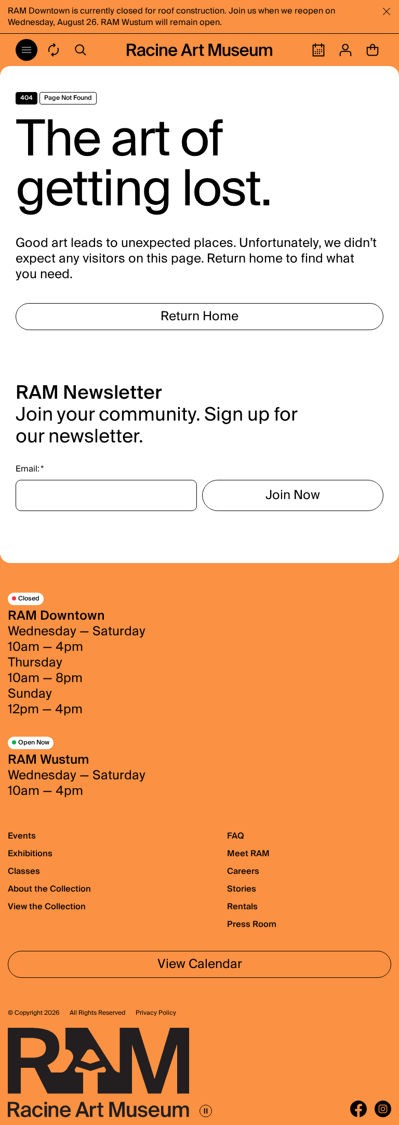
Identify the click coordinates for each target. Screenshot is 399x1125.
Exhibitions (30, 853)
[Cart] (372, 50)
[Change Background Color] (53, 50)
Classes (24, 871)
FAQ (235, 836)
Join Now (292, 495)
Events (22, 836)
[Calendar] (318, 50)
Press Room (251, 924)
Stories (241, 889)
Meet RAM (248, 853)
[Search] (80, 50)
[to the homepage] (199, 50)
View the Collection (47, 906)
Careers (243, 871)
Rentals (242, 906)
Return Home (199, 316)
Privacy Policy (156, 1013)
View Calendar (199, 964)
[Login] (345, 50)
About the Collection (49, 889)
